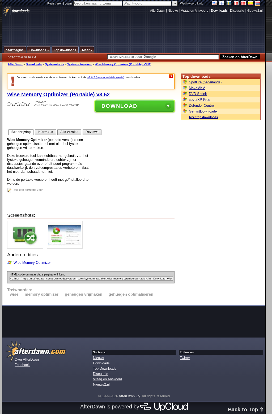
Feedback (22, 365)
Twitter (185, 358)
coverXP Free (199, 100)
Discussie (237, 10)
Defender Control (202, 105)
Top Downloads (104, 368)
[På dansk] (243, 3)
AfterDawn (157, 10)
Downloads (34, 64)
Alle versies (69, 132)
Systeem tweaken (79, 64)
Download (119, 106)
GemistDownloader (203, 111)
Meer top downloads (203, 117)
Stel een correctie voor (28, 189)
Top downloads (196, 76)
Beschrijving (21, 132)
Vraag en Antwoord (195, 10)
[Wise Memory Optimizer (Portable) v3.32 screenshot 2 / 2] (66, 247)
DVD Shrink (198, 94)
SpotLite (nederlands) (205, 82)
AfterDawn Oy (129, 396)
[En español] (250, 3)
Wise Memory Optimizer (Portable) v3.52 (123, 64)
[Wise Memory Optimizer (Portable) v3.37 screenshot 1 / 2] (26, 247)
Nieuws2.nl (254, 10)
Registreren (54, 3)
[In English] (214, 3)
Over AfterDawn (27, 359)
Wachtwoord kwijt (191, 3)
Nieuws (173, 10)
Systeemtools (54, 64)
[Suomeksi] (221, 3)
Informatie (45, 132)
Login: (69, 3)
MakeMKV (197, 88)
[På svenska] (229, 3)
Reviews (92, 132)
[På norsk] (236, 3)
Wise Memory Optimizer (32, 263)
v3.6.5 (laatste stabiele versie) (105, 77)
